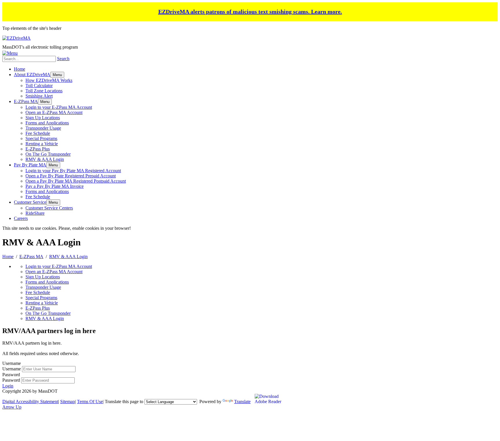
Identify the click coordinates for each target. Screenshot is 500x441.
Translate (242, 401)
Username (11, 368)
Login (7, 385)
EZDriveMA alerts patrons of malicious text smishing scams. (250, 11)
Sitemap (67, 401)
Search (63, 58)
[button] (57, 75)
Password (11, 380)
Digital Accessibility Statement (30, 401)
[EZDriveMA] (16, 38)
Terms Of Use (90, 401)
